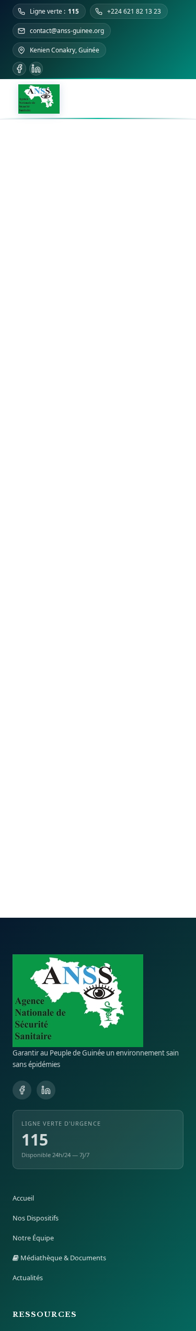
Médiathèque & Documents (62, 1257)
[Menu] (176, 99)
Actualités (28, 1277)
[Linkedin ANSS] (36, 68)
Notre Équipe (33, 1237)
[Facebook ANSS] (19, 68)
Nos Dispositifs (36, 1218)
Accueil (23, 1198)
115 (34, 1140)
